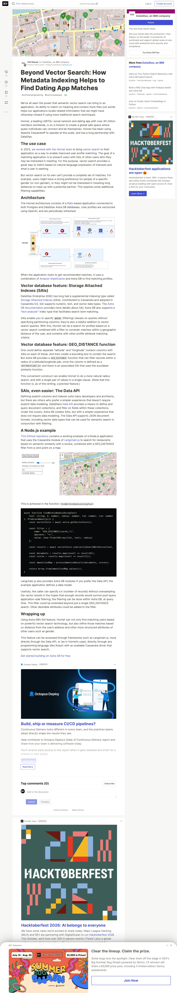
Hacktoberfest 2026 (101, 934)
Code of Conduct (61, 810)
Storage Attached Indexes (36, 300)
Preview (45, 802)
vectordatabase (53, 95)
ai (65, 95)
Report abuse (78, 810)
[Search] (13, 3)
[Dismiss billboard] (171, 945)
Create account (164, 3)
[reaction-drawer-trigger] (6, 73)
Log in (148, 3)
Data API (68, 404)
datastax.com (67, 65)
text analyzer (30, 311)
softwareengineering (32, 95)
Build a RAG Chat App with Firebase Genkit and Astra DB (149, 90)
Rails (70, 203)
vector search (91, 149)
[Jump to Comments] (6, 83)
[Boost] (6, 102)
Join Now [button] (131, 980)
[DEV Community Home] (5, 3)
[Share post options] (6, 112)
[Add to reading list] (6, 94)
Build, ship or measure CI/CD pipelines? (58, 723)
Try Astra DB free (151, 52)
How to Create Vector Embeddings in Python (147, 104)
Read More (28, 767)
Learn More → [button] (138, 193)
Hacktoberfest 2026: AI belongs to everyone (63, 925)
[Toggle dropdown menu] (115, 664)
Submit (31, 802)
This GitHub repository (34, 436)
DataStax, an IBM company (56, 62)
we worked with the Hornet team (52, 149)
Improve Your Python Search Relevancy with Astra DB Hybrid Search (150, 77)
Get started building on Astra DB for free (45, 655)
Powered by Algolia (88, 4)
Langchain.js (72, 440)
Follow (151, 22)
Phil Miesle (32, 62)
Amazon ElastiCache (52, 278)
